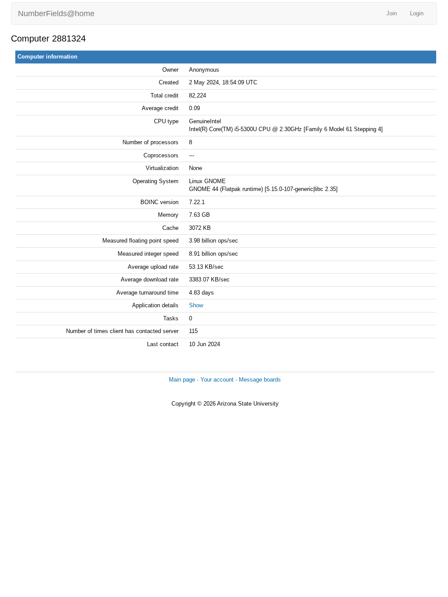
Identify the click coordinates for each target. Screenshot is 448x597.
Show (196, 305)
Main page (182, 379)
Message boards (260, 379)
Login (417, 13)
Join (391, 13)
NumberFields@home (56, 13)
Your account (217, 379)
